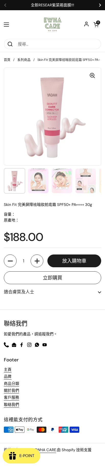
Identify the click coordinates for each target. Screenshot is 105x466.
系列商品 (24, 60)
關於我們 (11, 390)
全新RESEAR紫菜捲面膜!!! (52, 5)
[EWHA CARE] (52, 24)
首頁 (7, 60)
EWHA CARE (45, 449)
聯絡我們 (11, 404)
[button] (10, 260)
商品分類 (11, 383)
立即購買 (52, 278)
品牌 (7, 376)
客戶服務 (11, 397)
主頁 (7, 369)
